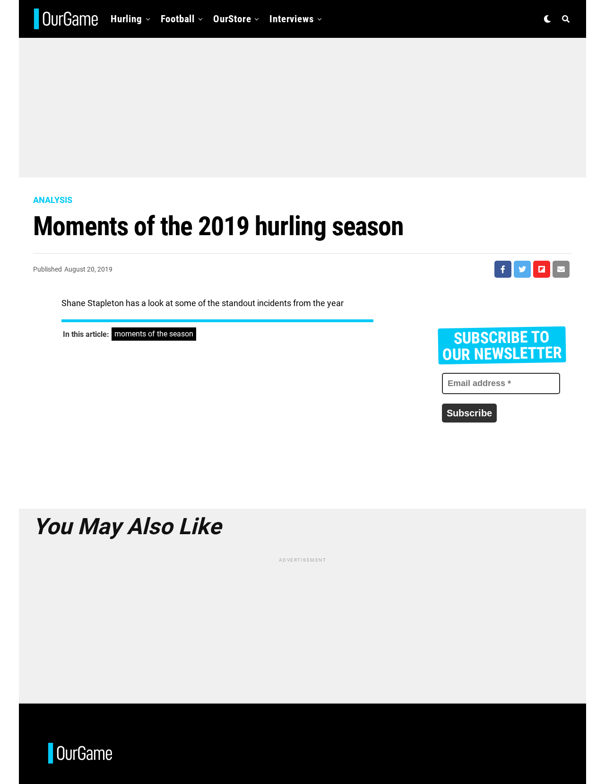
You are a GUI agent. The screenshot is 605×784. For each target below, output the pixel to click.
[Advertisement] (302, 104)
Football (178, 19)
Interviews (291, 19)
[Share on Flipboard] (541, 269)
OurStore (232, 19)
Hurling (126, 19)
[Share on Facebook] (502, 269)
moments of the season (153, 333)
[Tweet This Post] (522, 269)
